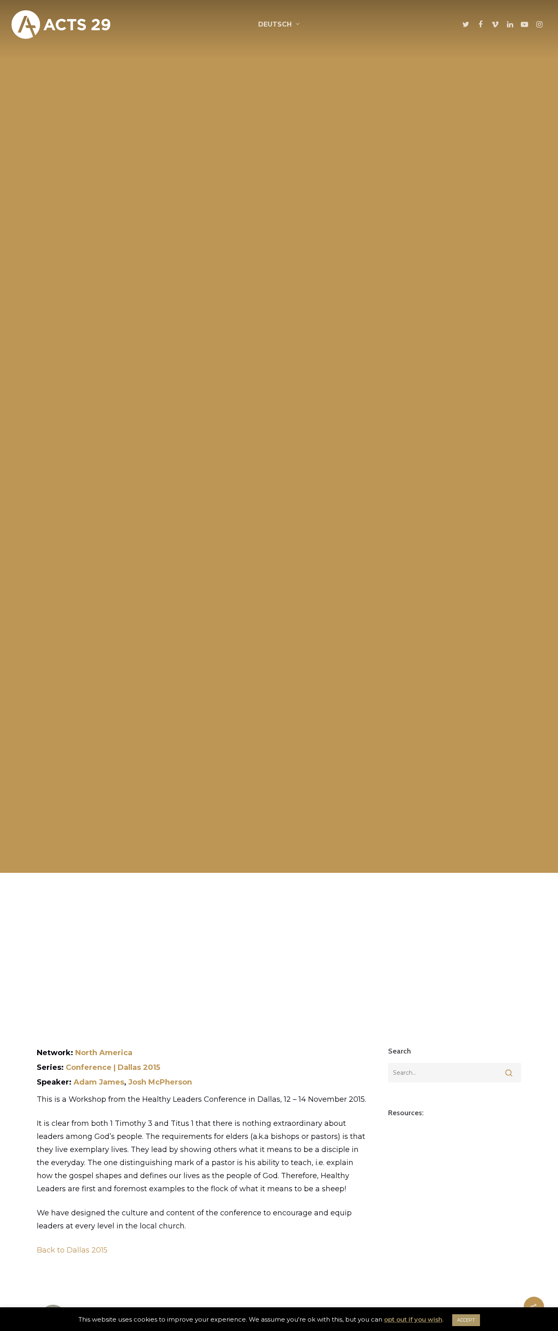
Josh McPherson (160, 1082)
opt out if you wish (413, 1319)
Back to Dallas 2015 (72, 1250)
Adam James (99, 1082)
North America (103, 1052)
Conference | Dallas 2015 (113, 1067)
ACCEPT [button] (466, 1320)
